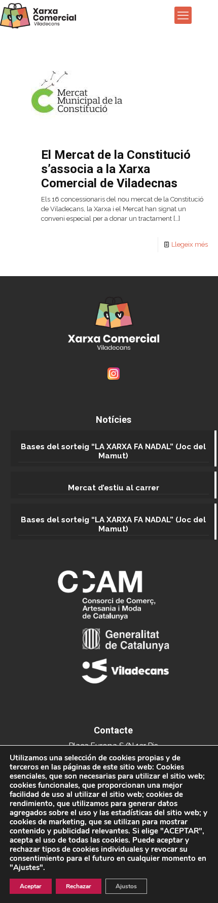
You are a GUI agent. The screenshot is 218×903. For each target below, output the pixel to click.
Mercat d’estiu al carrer (113, 487)
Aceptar (31, 886)
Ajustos (126, 886)
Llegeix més (189, 244)
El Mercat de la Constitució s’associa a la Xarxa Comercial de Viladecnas (116, 169)
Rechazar (78, 886)
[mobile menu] (183, 15)
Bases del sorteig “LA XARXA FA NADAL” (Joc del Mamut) (113, 451)
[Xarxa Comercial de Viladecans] (38, 15)
